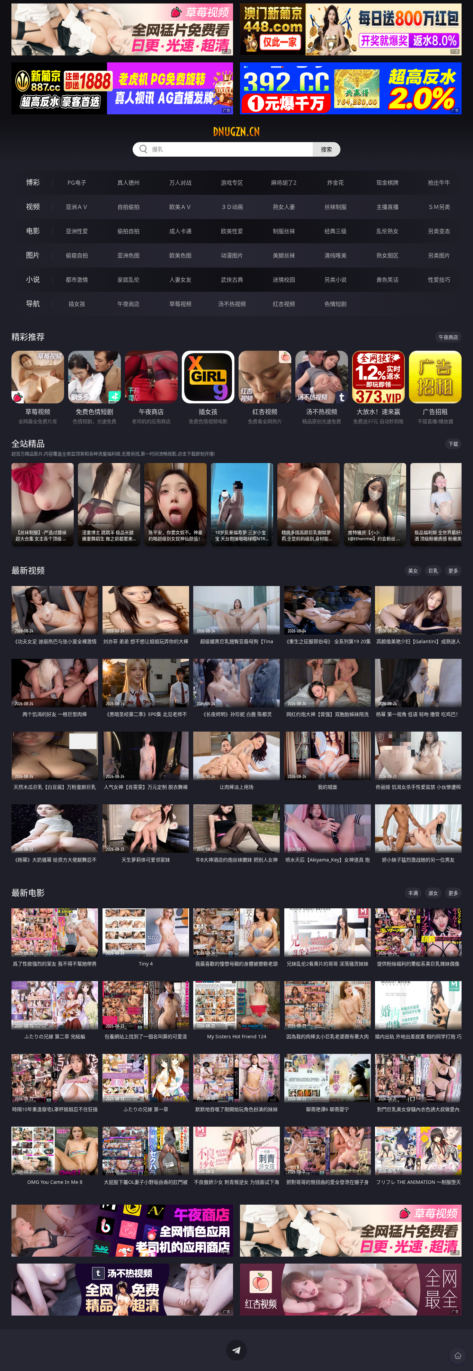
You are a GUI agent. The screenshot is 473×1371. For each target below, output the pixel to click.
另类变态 (439, 231)
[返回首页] (457, 1355)
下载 (453, 443)
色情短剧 (335, 304)
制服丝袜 (284, 231)
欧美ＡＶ (180, 207)
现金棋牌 (387, 182)
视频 (33, 206)
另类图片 (439, 255)
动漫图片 (232, 255)
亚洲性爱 (77, 231)
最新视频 (28, 570)
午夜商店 (128, 304)
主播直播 (387, 207)
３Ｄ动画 (232, 207)
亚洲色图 (128, 255)
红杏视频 (284, 304)
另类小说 (335, 279)
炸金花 (335, 182)
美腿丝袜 (284, 255)
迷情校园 (284, 279)
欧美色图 (180, 255)
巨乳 (433, 570)
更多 (453, 570)
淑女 (433, 893)
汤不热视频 (232, 304)
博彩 (33, 182)
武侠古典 (232, 279)
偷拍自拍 (128, 231)
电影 (33, 231)
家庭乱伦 (128, 279)
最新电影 (28, 892)
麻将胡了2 (283, 182)
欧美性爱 (232, 231)
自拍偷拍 (128, 207)
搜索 (326, 149)
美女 (413, 570)
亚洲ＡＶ (77, 207)
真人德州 (128, 182)
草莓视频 (180, 304)
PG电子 (77, 182)
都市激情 (77, 279)
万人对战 (180, 182)
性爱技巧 (439, 279)
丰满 (413, 893)
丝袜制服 (335, 207)
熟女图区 (387, 255)
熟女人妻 (284, 207)
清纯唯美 (335, 255)
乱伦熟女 (387, 231)
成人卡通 (180, 231)
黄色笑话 (387, 279)
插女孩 (77, 304)
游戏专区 (232, 182)
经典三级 (335, 231)
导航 (33, 303)
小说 (33, 279)
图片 (33, 255)
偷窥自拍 (77, 255)
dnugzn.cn (236, 132)
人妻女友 (180, 279)
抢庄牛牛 (439, 182)
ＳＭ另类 (439, 207)
